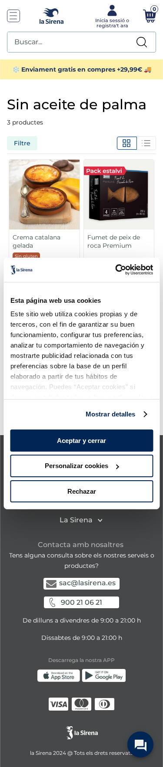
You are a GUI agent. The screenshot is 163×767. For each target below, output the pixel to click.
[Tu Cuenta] (111, 15)
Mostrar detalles (111, 414)
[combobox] (81, 42)
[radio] (126, 143)
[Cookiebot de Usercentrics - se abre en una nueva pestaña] (116, 269)
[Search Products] (142, 42)
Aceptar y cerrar (81, 440)
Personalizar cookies (76, 465)
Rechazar (81, 491)
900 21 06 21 (81, 602)
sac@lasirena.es (87, 583)
